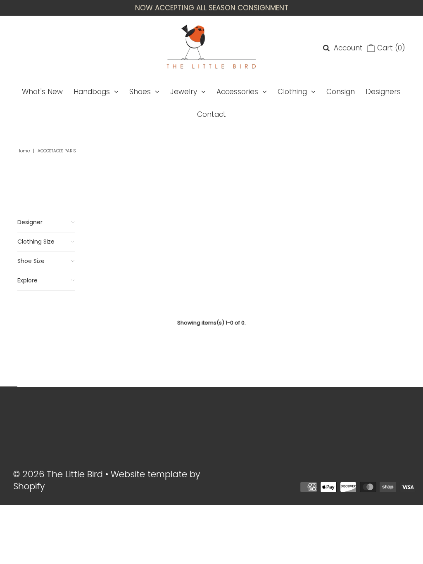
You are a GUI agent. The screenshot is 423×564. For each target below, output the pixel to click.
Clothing (292, 92)
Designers (383, 92)
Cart (390, 48)
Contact (211, 114)
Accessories (237, 92)
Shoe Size (31, 261)
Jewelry (183, 92)
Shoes (140, 92)
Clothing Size (36, 241)
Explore (27, 280)
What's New (42, 92)
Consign (340, 92)
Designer (30, 222)
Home (23, 151)
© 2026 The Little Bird (59, 474)
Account (348, 48)
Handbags (92, 92)
